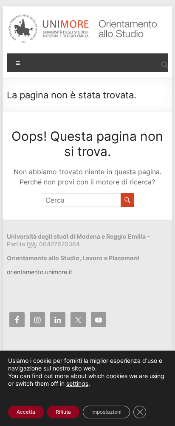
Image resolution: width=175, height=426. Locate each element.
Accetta (26, 412)
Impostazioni (106, 412)
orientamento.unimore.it (39, 272)
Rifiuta (63, 412)
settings (77, 383)
